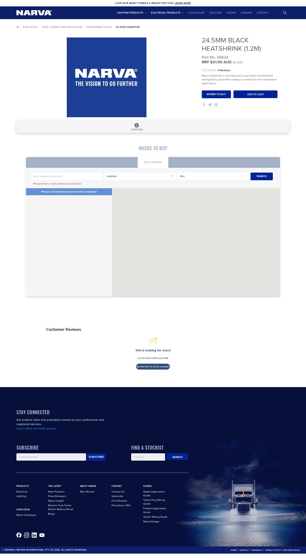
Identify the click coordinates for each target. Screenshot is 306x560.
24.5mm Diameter (128, 27)
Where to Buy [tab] (216, 94)
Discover (215, 12)
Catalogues (196, 12)
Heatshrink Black (99, 27)
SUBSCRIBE (96, 457)
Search (177, 457)
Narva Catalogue (26, 515)
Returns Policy (292, 550)
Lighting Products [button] (130, 12)
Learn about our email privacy (36, 428)
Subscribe (117, 496)
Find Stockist (119, 501)
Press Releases (57, 496)
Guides (231, 12)
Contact (263, 12)
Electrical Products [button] (165, 12)
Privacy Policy (273, 550)
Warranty (257, 550)
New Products (56, 491)
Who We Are (87, 491)
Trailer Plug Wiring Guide (154, 502)
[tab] (153, 162)
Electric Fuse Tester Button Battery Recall (60, 507)
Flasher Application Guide (154, 510)
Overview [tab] (137, 130)
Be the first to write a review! (153, 366)
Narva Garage (151, 521)
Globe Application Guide (154, 493)
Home (234, 550)
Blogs (51, 514)
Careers (246, 12)
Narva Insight (56, 501)
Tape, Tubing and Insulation (62, 27)
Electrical (30, 27)
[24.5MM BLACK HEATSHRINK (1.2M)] (107, 77)
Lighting (21, 496)
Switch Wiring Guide (155, 517)
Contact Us (118, 491)
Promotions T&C (121, 505)
